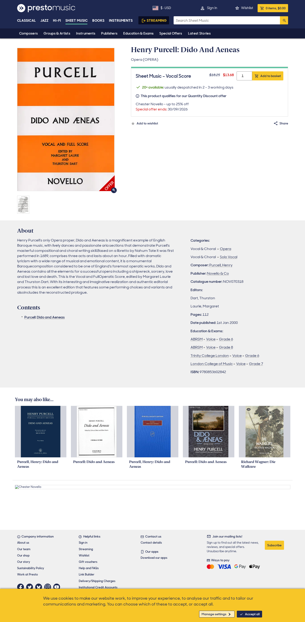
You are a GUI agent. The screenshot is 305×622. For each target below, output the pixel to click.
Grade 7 (256, 363)
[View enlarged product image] (66, 119)
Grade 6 (226, 339)
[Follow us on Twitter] (30, 587)
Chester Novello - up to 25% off (162, 107)
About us (23, 543)
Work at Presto (27, 574)
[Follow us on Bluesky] (39, 587)
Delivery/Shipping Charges (97, 581)
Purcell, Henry (221, 265)
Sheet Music (76, 20)
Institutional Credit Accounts (98, 587)
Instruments (85, 33)
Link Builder (86, 574)
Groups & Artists (57, 33)
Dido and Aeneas (51, 317)
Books (98, 20)
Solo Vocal (228, 257)
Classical (26, 20)
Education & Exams (138, 33)
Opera (225, 248)
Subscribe (274, 545)
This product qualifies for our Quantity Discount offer (183, 96)
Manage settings (214, 614)
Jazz (44, 20)
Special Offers (170, 33)
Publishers (109, 33)
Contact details (151, 543)
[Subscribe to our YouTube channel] (57, 587)
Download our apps (154, 558)
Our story (23, 562)
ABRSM (197, 339)
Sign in (212, 8)
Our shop (23, 555)
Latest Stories (199, 33)
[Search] (284, 20)
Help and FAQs (89, 568)
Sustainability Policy (30, 568)
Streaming (157, 20)
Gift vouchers (88, 562)
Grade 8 (226, 347)
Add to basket (270, 76)
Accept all (252, 614)
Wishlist (247, 8)
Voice (211, 339)
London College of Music (212, 363)
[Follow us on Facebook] (21, 587)
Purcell (29, 317)
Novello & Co (218, 273)
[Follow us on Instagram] (48, 587)
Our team (23, 549)
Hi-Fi (57, 20)
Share (283, 123)
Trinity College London (210, 355)
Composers (28, 33)
